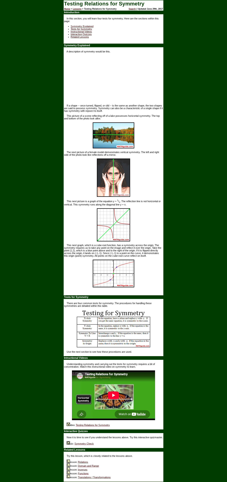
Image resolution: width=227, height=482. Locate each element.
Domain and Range (88, 466)
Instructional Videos (81, 31)
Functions (83, 473)
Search (132, 9)
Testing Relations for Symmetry (93, 425)
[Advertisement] (113, 78)
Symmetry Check (84, 443)
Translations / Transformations (94, 477)
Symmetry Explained (82, 26)
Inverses (82, 469)
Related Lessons (80, 37)
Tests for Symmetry (81, 29)
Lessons (77, 9)
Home (67, 9)
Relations (83, 462)
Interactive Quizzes (81, 34)
